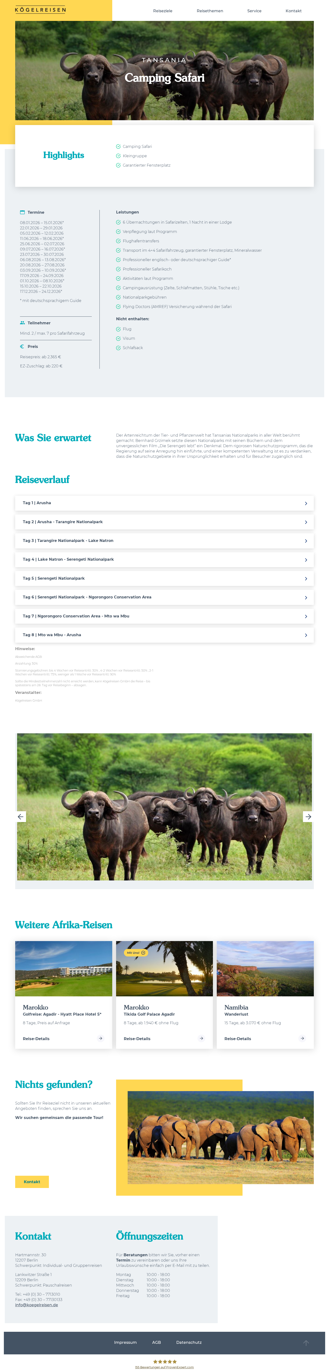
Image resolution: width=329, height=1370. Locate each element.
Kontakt (294, 11)
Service (254, 11)
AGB (156, 1342)
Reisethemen (210, 11)
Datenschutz (189, 1342)
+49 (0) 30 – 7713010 (41, 1294)
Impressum (125, 1342)
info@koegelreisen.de (36, 1305)
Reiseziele (162, 11)
